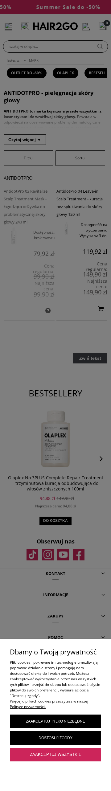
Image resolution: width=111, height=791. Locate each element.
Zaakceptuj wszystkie (55, 754)
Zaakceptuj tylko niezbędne (55, 721)
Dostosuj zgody (55, 738)
